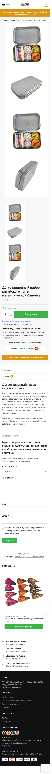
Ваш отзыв (8, 477)
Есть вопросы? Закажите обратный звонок (25, 357)
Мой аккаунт (8, 697)
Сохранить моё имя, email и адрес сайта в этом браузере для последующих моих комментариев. (24, 530)
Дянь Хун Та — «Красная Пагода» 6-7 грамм (24, 619)
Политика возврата (11, 704)
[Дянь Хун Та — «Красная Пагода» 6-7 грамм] (24, 591)
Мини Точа (15, 20)
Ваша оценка (9, 466)
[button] (46, 5)
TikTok (5, 718)
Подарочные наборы (35, 556)
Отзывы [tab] (7, 376)
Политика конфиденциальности (16, 701)
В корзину (31, 314)
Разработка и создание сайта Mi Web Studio (22, 754)
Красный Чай (10, 616)
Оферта (5, 707)
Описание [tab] (7, 370)
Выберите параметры (23, 627)
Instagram (6, 721)
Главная (5, 20)
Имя (5, 504)
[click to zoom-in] (26, 44)
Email (5, 516)
